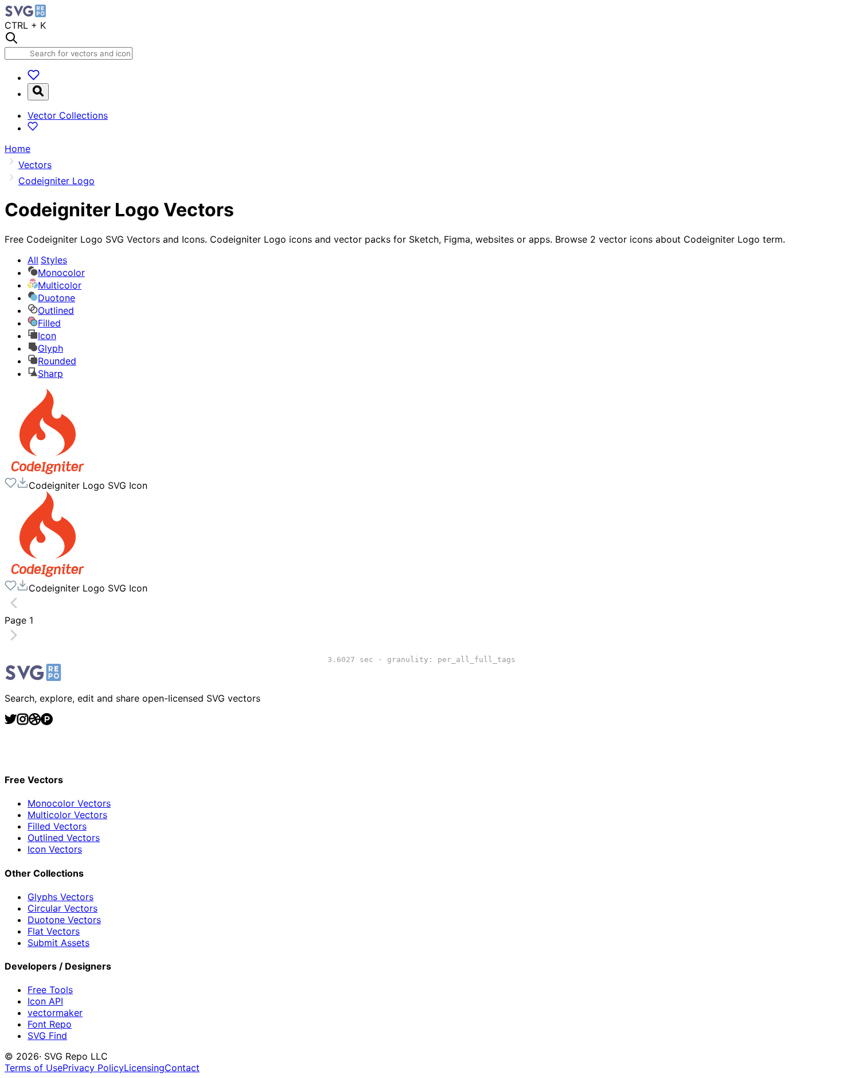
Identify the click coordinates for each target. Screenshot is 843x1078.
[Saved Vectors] (34, 77)
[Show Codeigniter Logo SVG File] (48, 471)
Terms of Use (34, 1067)
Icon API (45, 1001)
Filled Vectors (57, 826)
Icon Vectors (55, 849)
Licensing (144, 1067)
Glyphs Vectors (60, 896)
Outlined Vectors (64, 837)
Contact (182, 1067)
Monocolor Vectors (69, 803)
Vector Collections (68, 115)
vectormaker (55, 1012)
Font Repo (50, 1024)
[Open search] (38, 91)
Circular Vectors (62, 908)
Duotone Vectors (64, 919)
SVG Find (47, 1035)
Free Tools (50, 989)
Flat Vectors (54, 931)
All (47, 260)
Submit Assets (58, 942)
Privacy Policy (93, 1067)
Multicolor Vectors (67, 814)
